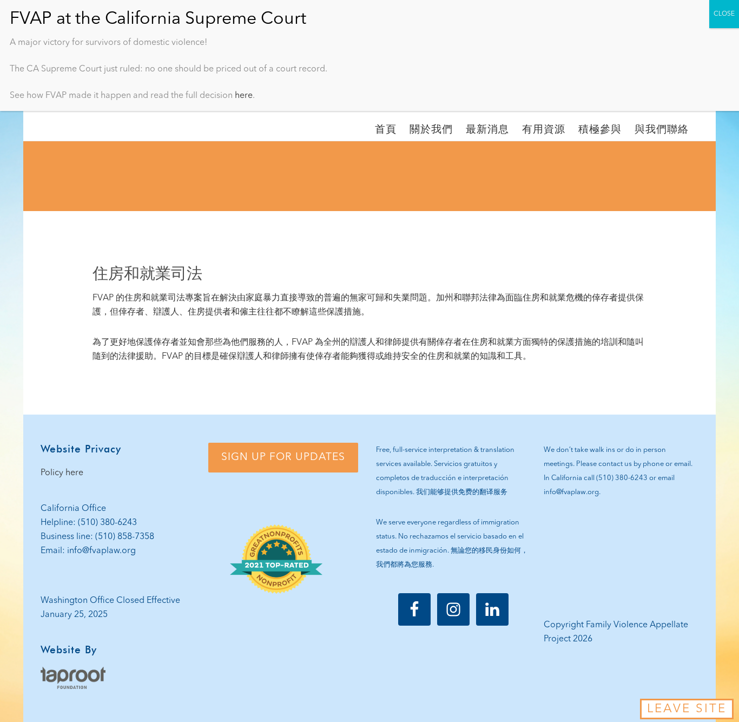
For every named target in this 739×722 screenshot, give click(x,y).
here (244, 95)
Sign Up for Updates (283, 457)
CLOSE (724, 14)
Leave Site (687, 709)
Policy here (62, 473)
